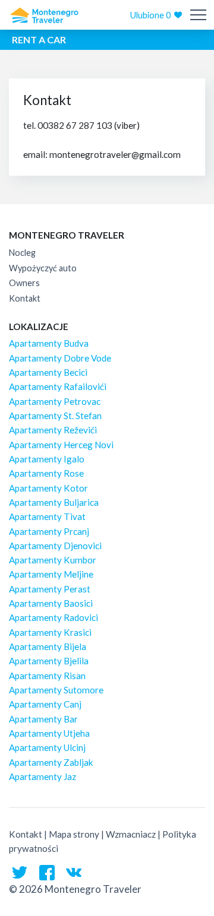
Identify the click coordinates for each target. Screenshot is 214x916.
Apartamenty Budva (49, 343)
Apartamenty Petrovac (54, 401)
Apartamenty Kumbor (52, 559)
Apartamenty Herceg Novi (61, 444)
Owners (24, 283)
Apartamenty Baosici (51, 603)
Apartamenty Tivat (47, 516)
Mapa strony (74, 834)
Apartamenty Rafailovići (57, 386)
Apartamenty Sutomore (56, 689)
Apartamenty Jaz (42, 776)
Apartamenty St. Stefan (55, 415)
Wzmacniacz (131, 834)
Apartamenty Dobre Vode (60, 358)
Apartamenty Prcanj (49, 531)
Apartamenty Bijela (47, 646)
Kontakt (24, 298)
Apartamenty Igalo (46, 459)
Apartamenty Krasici (50, 632)
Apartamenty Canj (45, 704)
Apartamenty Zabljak (51, 762)
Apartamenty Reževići (53, 429)
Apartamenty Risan (47, 675)
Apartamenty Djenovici (55, 545)
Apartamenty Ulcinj (47, 747)
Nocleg (22, 253)
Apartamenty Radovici (53, 617)
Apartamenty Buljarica (54, 502)
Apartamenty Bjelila (49, 660)
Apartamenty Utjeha (49, 733)
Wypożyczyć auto (43, 268)
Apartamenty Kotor (48, 488)
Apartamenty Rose (46, 473)
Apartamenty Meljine (51, 574)
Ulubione (150, 15)
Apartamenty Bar (43, 719)
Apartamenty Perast (49, 589)
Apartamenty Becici (48, 372)
